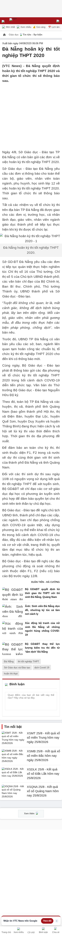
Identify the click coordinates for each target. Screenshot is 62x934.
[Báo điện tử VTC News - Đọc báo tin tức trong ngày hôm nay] (21, 20)
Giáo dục (14, 34)
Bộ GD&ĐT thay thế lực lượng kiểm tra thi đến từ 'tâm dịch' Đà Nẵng (42, 647)
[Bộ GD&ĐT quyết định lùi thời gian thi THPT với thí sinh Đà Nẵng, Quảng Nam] (12, 594)
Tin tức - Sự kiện (32, 34)
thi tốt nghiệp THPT (28, 661)
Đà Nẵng (9, 661)
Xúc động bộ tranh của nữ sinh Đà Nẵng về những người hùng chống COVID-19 (42, 629)
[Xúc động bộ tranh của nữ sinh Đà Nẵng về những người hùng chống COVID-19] (12, 629)
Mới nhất (10, 27)
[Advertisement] (31, 114)
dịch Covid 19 (41, 667)
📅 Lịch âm (54, 27)
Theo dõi (47, 921)
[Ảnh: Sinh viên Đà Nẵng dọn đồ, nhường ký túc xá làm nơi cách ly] (12, 611)
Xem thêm (29, 813)
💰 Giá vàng (39, 27)
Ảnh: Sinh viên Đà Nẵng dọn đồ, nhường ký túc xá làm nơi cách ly (42, 610)
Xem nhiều (25, 27)
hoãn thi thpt (11, 673)
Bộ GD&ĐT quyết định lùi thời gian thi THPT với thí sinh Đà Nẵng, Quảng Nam (42, 593)
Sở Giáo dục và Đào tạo (17, 667)
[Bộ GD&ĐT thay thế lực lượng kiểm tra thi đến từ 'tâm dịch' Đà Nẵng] (12, 648)
